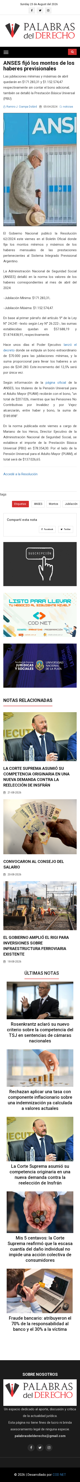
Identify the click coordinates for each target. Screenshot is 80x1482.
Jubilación (71, 504)
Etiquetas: (20, 504)
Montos (53, 504)
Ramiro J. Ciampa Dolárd (21, 106)
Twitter (67, 529)
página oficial (56, 383)
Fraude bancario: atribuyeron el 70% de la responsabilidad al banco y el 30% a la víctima (40, 1323)
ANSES (38, 504)
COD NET (59, 1475)
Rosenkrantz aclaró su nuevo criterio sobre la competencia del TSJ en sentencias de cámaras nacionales (40, 1032)
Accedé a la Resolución (20, 474)
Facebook (48, 529)
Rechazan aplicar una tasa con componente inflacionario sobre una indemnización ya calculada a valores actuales (40, 1100)
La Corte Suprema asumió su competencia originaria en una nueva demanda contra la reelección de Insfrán (40, 1175)
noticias (68, 106)
